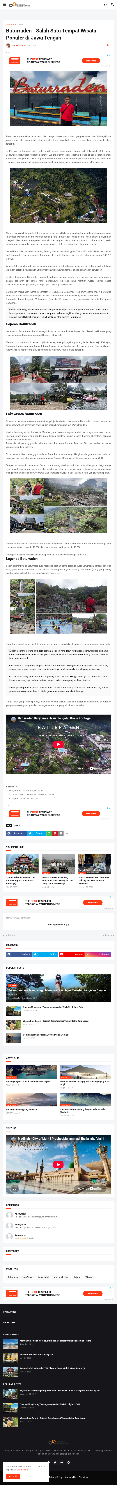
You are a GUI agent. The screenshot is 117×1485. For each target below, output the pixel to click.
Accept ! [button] (13, 1476)
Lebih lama (107, 935)
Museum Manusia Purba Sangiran (36, 1354)
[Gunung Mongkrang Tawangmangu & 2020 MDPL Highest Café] (13, 1011)
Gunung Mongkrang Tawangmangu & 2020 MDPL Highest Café (53, 1007)
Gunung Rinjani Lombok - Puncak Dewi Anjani (28, 1081)
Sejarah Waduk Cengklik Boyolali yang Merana (45, 1035)
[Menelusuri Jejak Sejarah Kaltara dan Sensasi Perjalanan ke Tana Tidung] (10, 1344)
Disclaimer (84, 1477)
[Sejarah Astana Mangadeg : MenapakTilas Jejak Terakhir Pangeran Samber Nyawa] (10, 1394)
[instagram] (68, 1462)
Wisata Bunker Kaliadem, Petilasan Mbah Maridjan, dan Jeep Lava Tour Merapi (57, 880)
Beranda (10, 24)
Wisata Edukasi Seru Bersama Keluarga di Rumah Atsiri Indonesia (93, 880)
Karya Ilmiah (43, 1277)
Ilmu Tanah (28, 1277)
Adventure (13, 1277)
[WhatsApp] (49, 833)
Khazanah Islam (61, 1277)
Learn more (22, 1469)
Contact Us (70, 1477)
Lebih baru (10, 935)
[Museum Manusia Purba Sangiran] (10, 1358)
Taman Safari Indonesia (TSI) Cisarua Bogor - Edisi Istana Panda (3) (20, 880)
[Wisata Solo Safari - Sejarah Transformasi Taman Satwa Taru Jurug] (13, 1025)
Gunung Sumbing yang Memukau (22, 1109)
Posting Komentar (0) (58, 924)
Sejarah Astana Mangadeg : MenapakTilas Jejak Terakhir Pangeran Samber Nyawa (60, 1390)
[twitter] (55, 1462)
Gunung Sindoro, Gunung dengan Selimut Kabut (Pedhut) (83, 1110)
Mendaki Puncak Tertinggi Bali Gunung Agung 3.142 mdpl (85, 1083)
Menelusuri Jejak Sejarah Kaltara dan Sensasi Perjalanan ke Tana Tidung (55, 1341)
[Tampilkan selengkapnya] (66, 833)
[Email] (61, 833)
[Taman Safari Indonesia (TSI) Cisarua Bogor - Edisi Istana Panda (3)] (10, 1372)
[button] (4, 4)
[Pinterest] (55, 833)
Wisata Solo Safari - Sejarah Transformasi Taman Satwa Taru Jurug (56, 1021)
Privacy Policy (55, 1477)
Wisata (20, 24)
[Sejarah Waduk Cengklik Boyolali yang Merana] (13, 1038)
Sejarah (77, 1277)
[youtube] (61, 1462)
